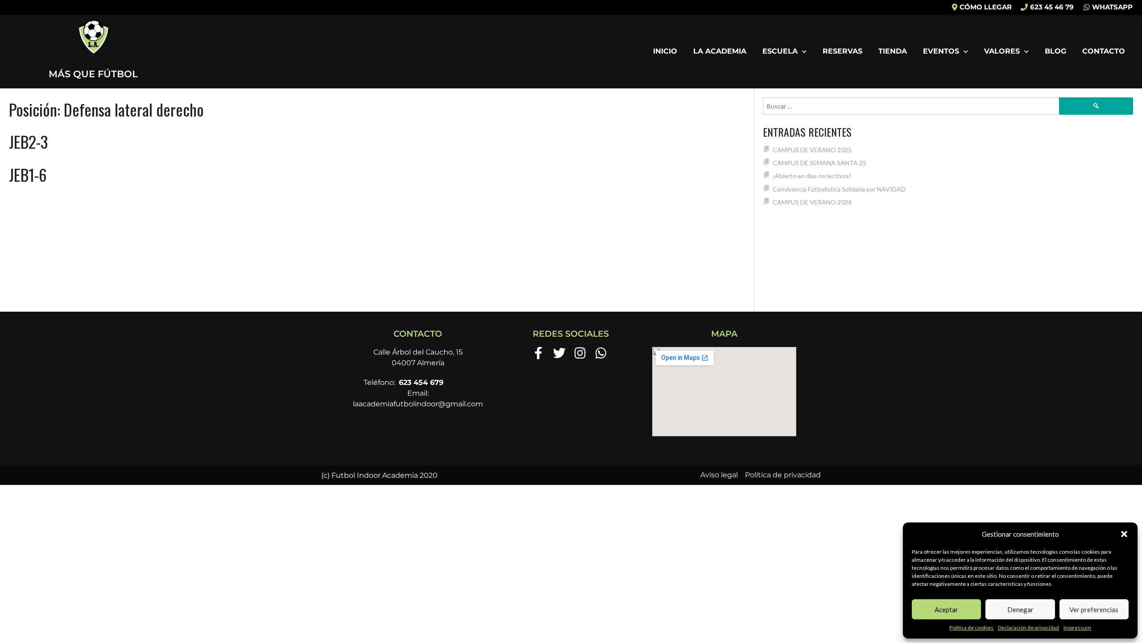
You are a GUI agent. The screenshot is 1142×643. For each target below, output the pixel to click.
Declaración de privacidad (1028, 627)
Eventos (941, 51)
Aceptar (946, 609)
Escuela (780, 51)
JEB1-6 (28, 174)
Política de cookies (971, 627)
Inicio (665, 51)
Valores (1002, 51)
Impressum (1077, 627)
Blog (1055, 51)
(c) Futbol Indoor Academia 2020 (379, 475)
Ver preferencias (1093, 609)
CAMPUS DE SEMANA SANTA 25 (819, 163)
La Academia (719, 51)
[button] (1124, 534)
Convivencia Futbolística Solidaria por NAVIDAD (839, 189)
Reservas (842, 51)
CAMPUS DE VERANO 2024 (812, 202)
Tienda (892, 51)
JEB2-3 (28, 141)
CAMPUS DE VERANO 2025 (812, 150)
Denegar (1020, 609)
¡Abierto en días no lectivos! (812, 176)
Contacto (1103, 51)
